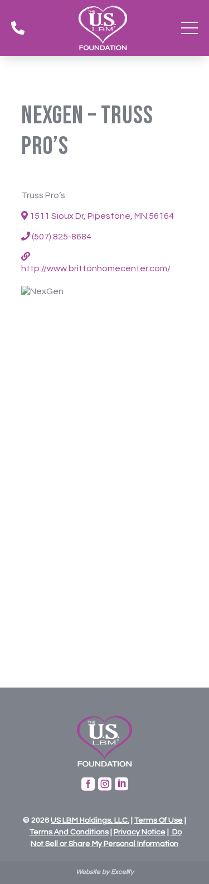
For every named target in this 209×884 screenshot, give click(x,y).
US (56, 820)
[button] (189, 28)
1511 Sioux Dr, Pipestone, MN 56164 (101, 216)
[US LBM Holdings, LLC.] (61, 820)
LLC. (121, 820)
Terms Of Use (158, 820)
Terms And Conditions (69, 832)
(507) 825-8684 (60, 236)
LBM (70, 820)
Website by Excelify (105, 872)
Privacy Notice (140, 832)
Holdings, (95, 820)
